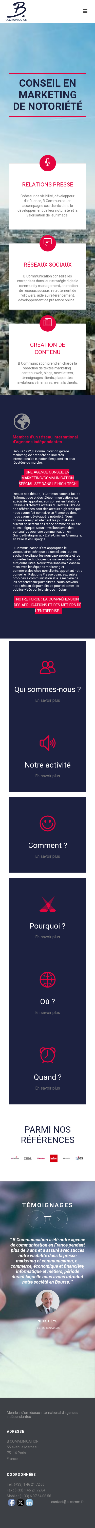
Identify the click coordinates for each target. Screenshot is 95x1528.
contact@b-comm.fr (67, 1502)
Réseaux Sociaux (48, 265)
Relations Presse (47, 184)
